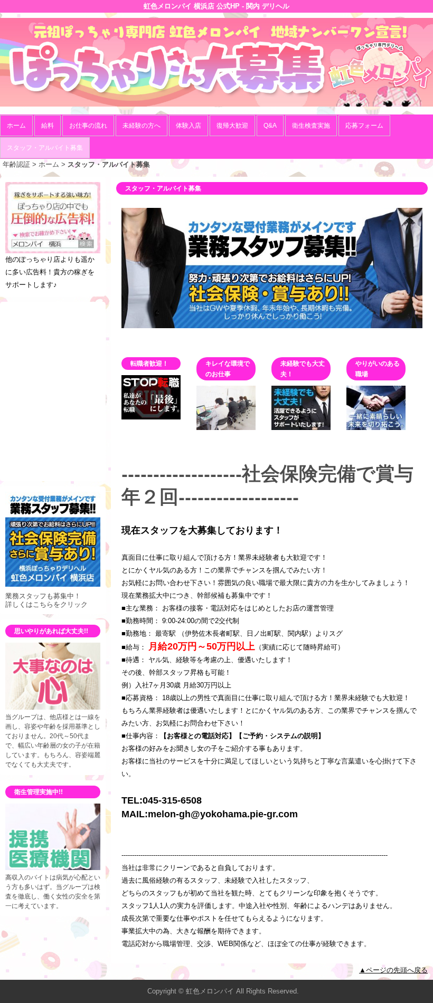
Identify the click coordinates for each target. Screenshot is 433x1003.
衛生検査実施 (311, 125)
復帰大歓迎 (232, 125)
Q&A (270, 125)
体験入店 (188, 125)
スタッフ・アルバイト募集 (45, 147)
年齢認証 (16, 164)
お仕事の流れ (88, 125)
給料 (47, 125)
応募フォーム (364, 125)
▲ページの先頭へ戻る (393, 970)
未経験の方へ (142, 125)
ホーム (16, 125)
